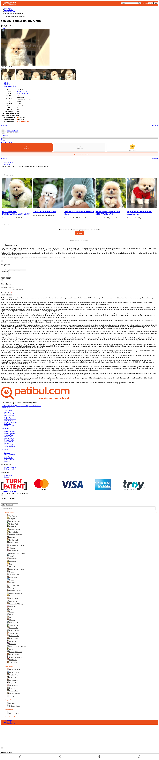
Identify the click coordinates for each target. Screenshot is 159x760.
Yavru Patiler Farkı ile (13, 211)
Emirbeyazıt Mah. (10, 86)
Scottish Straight (9, 446)
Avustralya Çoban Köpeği (17, 646)
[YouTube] (5, 491)
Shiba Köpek (13, 598)
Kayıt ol (8, 722)
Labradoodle (13, 577)
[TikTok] (14, 491)
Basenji (11, 649)
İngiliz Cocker (13, 638)
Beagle (11, 580)
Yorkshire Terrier (14, 574)
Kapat (3, 278)
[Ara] (139, 3)
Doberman (7, 417)
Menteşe (7, 84)
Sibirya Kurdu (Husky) (16, 545)
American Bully (14, 625)
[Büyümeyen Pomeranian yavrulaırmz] (111, 193)
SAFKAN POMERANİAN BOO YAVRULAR (76, 212)
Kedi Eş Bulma (14, 713)
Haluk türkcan (12, 131)
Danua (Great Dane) (16, 652)
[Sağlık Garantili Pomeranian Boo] (48, 193)
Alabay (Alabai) (14, 622)
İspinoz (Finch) (9, 459)
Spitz (11, 617)
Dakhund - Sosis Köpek (17, 553)
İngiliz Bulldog (14, 630)
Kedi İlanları (5, 428)
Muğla (6, 83)
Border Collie (8, 420)
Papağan (7, 453)
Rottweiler (7, 424)
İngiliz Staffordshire (15, 657)
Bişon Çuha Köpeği (15, 593)
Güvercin (7, 456)
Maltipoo (7, 412)
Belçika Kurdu (9, 425)
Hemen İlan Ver (153, 3)
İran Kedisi (7, 443)
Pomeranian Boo (9, 11)
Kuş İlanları (4, 450)
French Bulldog (14, 550)
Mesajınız (5, 272)
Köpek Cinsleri (22, 91)
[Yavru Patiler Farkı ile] (17, 193)
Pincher (11, 614)
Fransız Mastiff (14, 654)
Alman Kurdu (13, 542)
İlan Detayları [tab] (8, 162)
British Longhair (9, 433)
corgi (11, 609)
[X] (9, 491)
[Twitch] (7, 491)
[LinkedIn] (16, 491)
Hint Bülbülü (8, 458)
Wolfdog (12, 620)
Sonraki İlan (154, 158)
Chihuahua (13, 558)
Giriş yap (9, 720)
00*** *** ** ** (6, 137)
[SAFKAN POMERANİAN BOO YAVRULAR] (79, 193)
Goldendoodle (14, 636)
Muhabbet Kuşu (9, 454)
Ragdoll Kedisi (9, 440)
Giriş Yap (80, 233)
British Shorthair (9, 432)
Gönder (8, 278)
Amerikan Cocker (15, 590)
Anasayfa (7, 8)
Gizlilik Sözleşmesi (10, 467)
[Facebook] (1, 491)
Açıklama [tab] (7, 164)
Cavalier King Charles (16, 569)
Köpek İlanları (8, 10)
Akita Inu (12, 548)
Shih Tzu (12, 566)
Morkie (11, 572)
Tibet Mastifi (13, 662)
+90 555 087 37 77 (8, 406)
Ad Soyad (4, 287)
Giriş (142, 3)
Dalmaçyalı (13, 601)
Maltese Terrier (9, 415)
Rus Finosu (13, 660)
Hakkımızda (8, 475)
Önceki (4, 125)
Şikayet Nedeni (6, 293)
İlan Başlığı (5, 270)
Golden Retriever (10, 419)
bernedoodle (13, 628)
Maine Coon (8, 436)
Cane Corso (13, 556)
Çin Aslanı (12, 561)
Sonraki (154, 125)
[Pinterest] (10, 491)
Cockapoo (12, 606)
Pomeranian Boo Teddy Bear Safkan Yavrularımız (142, 212)
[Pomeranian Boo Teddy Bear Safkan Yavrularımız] (142, 193)
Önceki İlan (4, 158)
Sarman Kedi (8, 445)
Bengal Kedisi (9, 438)
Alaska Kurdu (13, 633)
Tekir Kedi (12, 696)
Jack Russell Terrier (15, 585)
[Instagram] (3, 491)
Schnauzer (12, 644)
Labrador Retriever (10, 422)
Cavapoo (12, 582)
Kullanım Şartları (9, 469)
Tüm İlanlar (4, 135)
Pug (10, 564)
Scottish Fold (8, 435)
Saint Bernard (13, 641)
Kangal (11, 612)
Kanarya (7, 461)
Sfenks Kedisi (8, 441)
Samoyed (12, 588)
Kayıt (146, 3)
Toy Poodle (8, 410)
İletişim (6, 477)
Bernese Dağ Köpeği (16, 604)
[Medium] (12, 491)
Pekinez (12, 596)
